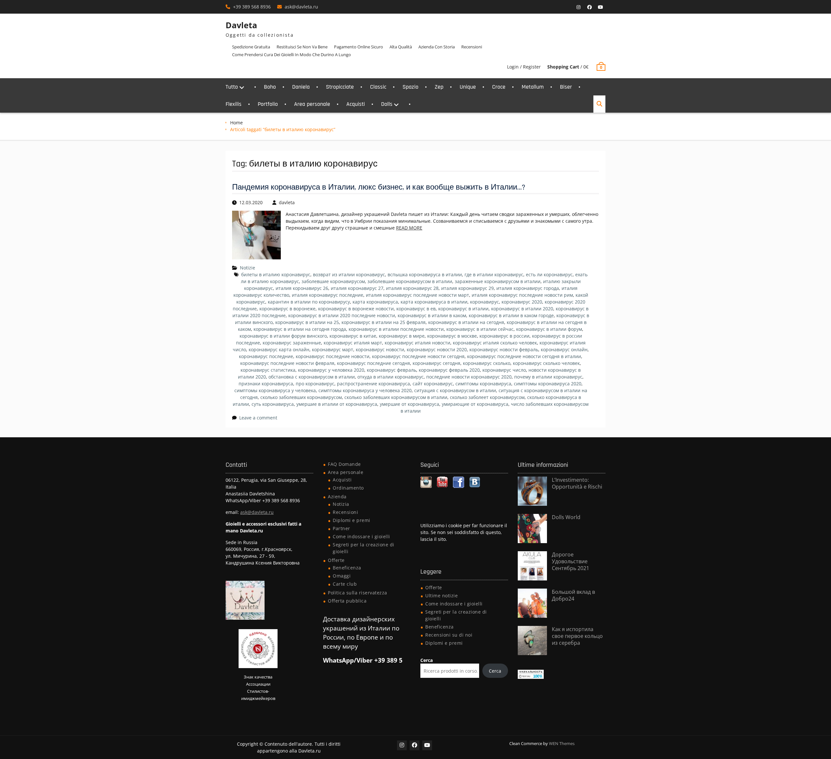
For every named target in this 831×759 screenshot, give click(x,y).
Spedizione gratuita (251, 47)
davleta (287, 202)
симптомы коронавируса (483, 383)
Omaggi (342, 576)
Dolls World (566, 517)
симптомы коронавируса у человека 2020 (365, 390)
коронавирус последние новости (332, 356)
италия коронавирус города (527, 288)
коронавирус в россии (504, 336)
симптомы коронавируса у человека (275, 390)
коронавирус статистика (268, 370)
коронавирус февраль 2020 (449, 370)
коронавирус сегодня (436, 363)
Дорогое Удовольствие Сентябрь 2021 (570, 561)
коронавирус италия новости (417, 343)
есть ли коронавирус (549, 274)
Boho (270, 87)
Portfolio (268, 104)
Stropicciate (340, 87)
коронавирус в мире (402, 336)
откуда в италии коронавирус (390, 377)
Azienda (337, 496)
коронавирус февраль (391, 370)
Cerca (426, 660)
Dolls (386, 104)
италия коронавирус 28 (412, 288)
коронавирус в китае (352, 336)
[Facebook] (589, 7)
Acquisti (355, 104)
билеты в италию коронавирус (275, 274)
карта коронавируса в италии (434, 302)
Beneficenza (347, 568)
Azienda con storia (436, 47)
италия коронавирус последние (327, 295)
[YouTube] (600, 7)
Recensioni (471, 47)
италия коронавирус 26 (302, 288)
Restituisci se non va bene (302, 47)
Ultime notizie (441, 595)
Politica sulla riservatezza (357, 593)
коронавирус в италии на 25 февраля (383, 322)
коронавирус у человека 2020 (331, 370)
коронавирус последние (266, 356)
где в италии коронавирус (494, 274)
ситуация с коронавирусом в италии (455, 390)
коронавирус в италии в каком (432, 315)
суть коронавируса (273, 404)
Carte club (345, 584)
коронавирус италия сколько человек (495, 343)
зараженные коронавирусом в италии (497, 281)
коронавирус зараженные (292, 343)
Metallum (533, 87)
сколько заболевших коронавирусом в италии (395, 397)
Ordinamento (348, 488)
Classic (378, 87)
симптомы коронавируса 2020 (547, 383)
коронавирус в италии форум (549, 329)
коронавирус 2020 (522, 302)
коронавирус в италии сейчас (480, 329)
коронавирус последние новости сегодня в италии (524, 356)
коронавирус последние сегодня (373, 363)
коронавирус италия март (353, 343)
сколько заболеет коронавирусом (487, 397)
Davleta (241, 25)
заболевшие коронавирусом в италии (409, 281)
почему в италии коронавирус (548, 377)
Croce (498, 87)
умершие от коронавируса (409, 404)
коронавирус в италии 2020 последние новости (341, 315)
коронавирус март (332, 349)
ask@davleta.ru (301, 7)
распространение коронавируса (373, 383)
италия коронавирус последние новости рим (522, 295)
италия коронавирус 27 (357, 288)
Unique (468, 87)
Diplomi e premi (351, 520)
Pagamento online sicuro (358, 47)
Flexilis (234, 104)
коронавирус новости (380, 349)
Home (236, 122)
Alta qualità (401, 47)
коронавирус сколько (486, 363)
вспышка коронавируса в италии (425, 274)
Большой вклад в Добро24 (573, 595)
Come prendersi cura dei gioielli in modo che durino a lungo (291, 54)
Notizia (341, 504)
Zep (439, 87)
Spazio (410, 87)
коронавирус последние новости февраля (287, 363)
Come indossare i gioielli (361, 536)
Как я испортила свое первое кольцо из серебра (577, 636)
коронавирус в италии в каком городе (511, 315)
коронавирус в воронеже (287, 308)
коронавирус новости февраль (503, 349)
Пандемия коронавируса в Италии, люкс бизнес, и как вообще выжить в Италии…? (378, 187)
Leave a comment (258, 418)
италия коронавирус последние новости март (417, 295)
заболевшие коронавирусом (333, 281)
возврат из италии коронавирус (349, 274)
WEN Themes (562, 743)
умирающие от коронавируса (475, 404)
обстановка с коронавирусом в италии (311, 377)
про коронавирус (315, 383)
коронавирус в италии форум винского (283, 336)
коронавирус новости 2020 (437, 349)
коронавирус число (504, 370)
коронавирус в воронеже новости (356, 308)
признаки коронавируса (266, 383)
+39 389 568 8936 (252, 7)
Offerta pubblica (347, 601)
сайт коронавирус (433, 383)
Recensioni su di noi (448, 635)
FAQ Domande (344, 464)
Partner (341, 528)
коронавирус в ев (416, 308)
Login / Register (524, 67)
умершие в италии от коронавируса (336, 404)
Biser (566, 87)
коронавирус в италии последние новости (396, 329)
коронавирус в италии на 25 (307, 322)
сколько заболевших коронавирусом (301, 397)
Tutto (232, 87)
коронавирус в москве (452, 336)
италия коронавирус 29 (467, 288)
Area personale (312, 104)
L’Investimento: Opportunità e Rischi (577, 483)
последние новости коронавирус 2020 (469, 377)
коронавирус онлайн (564, 349)
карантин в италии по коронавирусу (309, 302)
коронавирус (484, 302)
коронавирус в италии (463, 308)
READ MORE (409, 228)
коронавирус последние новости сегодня (418, 356)
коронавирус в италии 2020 (522, 308)
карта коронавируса (375, 302)
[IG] (578, 7)
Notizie (247, 268)
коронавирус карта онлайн (279, 349)
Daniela (301, 87)
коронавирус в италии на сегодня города (300, 329)
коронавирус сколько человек (546, 363)
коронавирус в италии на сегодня (466, 322)
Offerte (336, 560)
